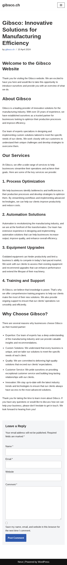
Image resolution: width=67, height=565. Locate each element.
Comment (11, 484)
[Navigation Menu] (61, 5)
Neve (20, 562)
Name (9, 446)
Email (9, 459)
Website (9, 471)
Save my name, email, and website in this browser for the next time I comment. (32, 529)
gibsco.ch (10, 49)
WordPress (43, 562)
